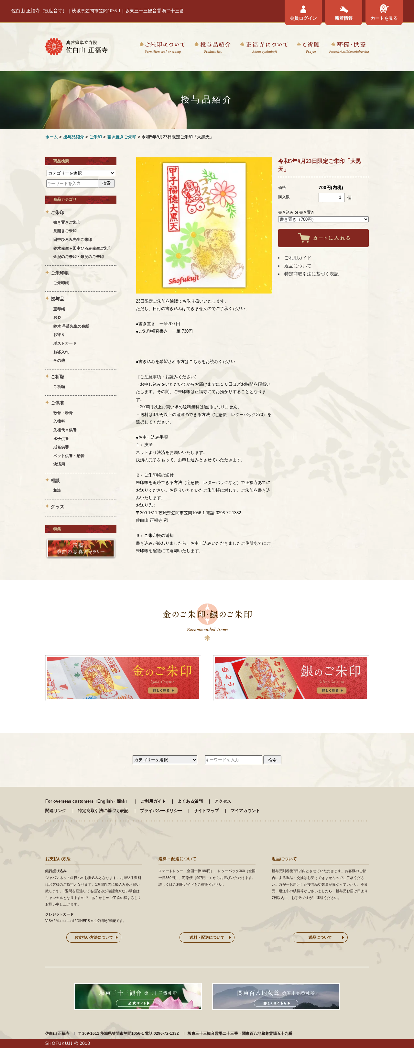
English (105, 801)
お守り (59, 334)
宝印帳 (59, 309)
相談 (57, 490)
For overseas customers (69, 801)
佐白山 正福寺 (57, 1033)
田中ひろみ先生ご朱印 (72, 239)
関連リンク (55, 810)
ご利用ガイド (297, 257)
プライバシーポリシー (161, 810)
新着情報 (344, 18)
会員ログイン (303, 18)
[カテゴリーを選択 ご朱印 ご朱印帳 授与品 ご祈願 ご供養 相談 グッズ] (81, 173)
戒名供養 (61, 447)
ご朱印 (95, 136)
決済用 (59, 464)
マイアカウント (245, 810)
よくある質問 (190, 801)
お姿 (57, 317)
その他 (59, 360)
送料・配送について (207, 937)
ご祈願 (308, 48)
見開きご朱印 (65, 231)
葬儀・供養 (349, 48)
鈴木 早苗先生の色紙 (71, 326)
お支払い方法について (93, 937)
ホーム (51, 136)
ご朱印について (162, 48)
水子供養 (61, 438)
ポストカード (65, 343)
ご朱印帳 (61, 283)
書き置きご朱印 (121, 136)
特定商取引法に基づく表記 (311, 273)
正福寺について (264, 48)
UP (398, 1032)
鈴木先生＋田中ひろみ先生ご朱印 (82, 248)
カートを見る (384, 18)
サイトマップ (206, 810)
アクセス (222, 801)
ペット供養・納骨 (68, 456)
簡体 (121, 801)
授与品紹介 (212, 48)
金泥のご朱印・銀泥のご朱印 (78, 256)
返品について (297, 265)
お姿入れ (61, 352)
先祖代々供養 (65, 430)
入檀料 (59, 421)
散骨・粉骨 (63, 413)
